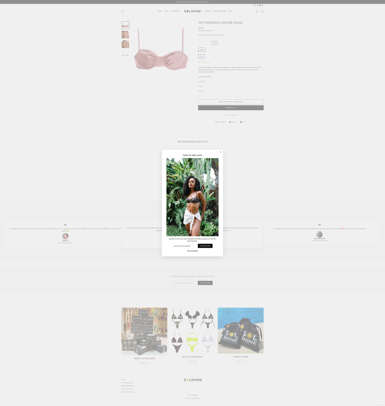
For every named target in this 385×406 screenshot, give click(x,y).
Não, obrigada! (192, 251)
